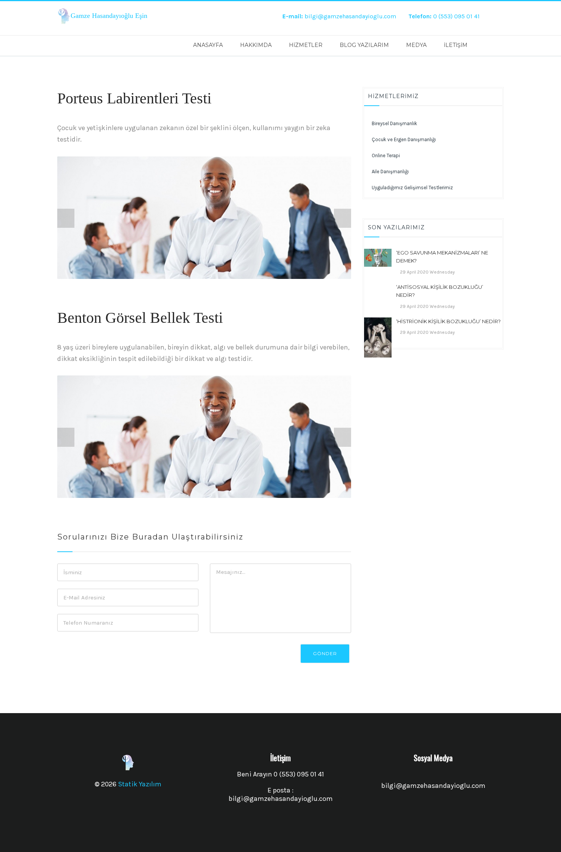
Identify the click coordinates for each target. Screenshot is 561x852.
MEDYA (416, 45)
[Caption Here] (204, 217)
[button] (433, 188)
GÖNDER (325, 653)
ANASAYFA (208, 45)
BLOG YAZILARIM (364, 45)
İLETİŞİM (456, 45)
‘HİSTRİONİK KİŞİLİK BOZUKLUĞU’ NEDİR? (448, 321)
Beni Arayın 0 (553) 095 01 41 (280, 774)
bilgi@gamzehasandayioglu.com (339, 16)
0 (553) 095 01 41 (444, 16)
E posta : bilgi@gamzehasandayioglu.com (281, 794)
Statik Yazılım (139, 784)
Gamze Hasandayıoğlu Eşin (109, 15)
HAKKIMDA (256, 45)
